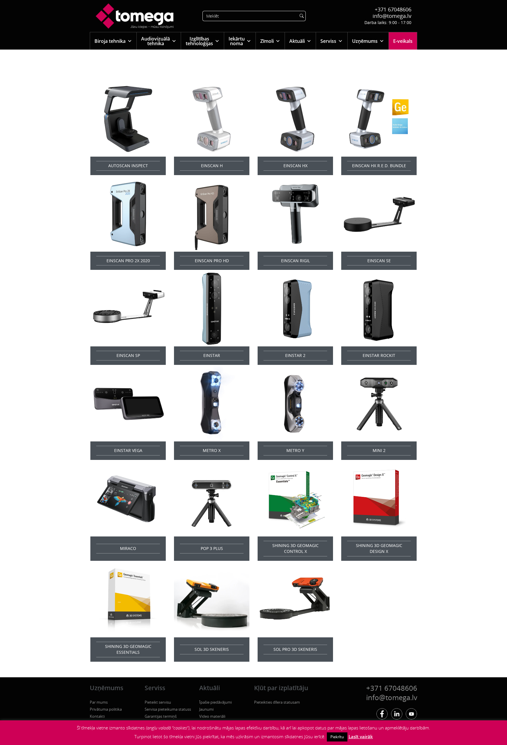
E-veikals (403, 41)
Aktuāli (297, 41)
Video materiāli (212, 716)
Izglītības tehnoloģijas (199, 41)
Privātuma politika (106, 709)
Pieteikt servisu (158, 702)
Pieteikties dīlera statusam (277, 702)
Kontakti (97, 716)
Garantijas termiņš (161, 716)
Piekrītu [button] (337, 736)
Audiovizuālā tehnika (155, 41)
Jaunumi (206, 709)
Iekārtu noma (237, 41)
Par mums (99, 702)
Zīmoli (267, 41)
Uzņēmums (365, 41)
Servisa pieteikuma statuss (168, 709)
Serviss (328, 41)
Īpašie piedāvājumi (215, 702)
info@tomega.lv (392, 15)
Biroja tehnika (110, 41)
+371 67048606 (393, 9)
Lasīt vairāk (361, 736)
